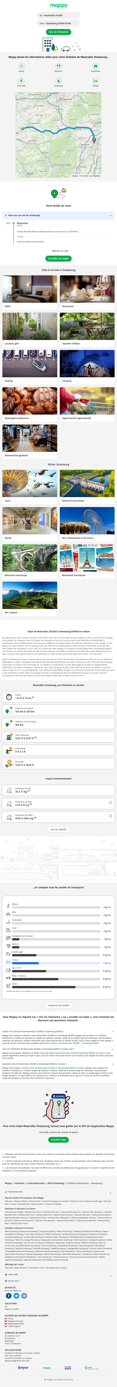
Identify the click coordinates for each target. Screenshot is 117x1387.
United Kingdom (14, 1326)
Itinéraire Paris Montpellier (58, 1218)
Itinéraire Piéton (20, 1201)
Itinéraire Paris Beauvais (45, 1221)
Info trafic (9, 1268)
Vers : (55, 23)
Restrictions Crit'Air (36, 1268)
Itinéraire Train (76, 1201)
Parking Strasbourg (77, 1237)
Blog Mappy (9, 1341)
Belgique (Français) (15, 1321)
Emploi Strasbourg (58, 1249)
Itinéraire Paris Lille (26, 1215)
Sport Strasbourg (86, 1246)
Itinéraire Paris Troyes (19, 1223)
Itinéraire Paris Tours (38, 1218)
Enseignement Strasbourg (78, 1249)
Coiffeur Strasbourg (52, 1234)
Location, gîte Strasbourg (33, 1237)
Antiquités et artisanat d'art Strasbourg (20, 1257)
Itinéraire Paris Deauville (71, 1212)
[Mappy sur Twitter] (16, 1296)
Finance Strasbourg (83, 1251)
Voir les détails (58, 829)
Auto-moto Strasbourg (34, 1234)
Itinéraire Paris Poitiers (66, 1221)
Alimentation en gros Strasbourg (55, 1260)
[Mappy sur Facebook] (9, 1296)
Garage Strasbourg (47, 1231)
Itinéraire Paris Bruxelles (24, 1221)
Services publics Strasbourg (101, 1249)
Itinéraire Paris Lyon (51, 1212)
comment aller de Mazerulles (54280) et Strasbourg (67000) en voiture (53, 1068)
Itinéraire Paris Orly (44, 1215)
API (6, 1307)
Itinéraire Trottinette (53, 1204)
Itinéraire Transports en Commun (56, 1201)
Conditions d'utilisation (14, 1353)
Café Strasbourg (80, 1240)
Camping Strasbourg (97, 1240)
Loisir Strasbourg (44, 1257)
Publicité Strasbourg (41, 1249)
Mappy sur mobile (12, 1309)
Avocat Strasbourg (49, 1246)
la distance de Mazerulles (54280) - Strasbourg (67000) (74, 1043)
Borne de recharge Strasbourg (27, 1240)
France (11, 1319)
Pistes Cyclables (21, 1268)
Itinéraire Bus (24, 1204)
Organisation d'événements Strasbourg (56, 1240)
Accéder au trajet (58, 258)
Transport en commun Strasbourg (95, 1254)
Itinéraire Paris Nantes (101, 1215)
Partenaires (16, 1344)
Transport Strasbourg (13, 1237)
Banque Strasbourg (34, 1254)
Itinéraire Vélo (35, 1201)
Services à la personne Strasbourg (83, 1257)
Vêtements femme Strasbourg (47, 1251)
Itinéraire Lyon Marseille (86, 1221)
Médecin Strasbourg (89, 1243)
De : (51, 15)
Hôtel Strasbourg (11, 1231)
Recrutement (10, 1338)
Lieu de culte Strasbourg (33, 1243)
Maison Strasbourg (64, 1231)
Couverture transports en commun (18, 1358)
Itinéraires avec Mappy (14, 1212)
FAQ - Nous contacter (13, 1356)
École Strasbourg (67, 1251)
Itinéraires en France (33, 1212)
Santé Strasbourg (73, 1243)
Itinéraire (8, 1201)
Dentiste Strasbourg (23, 1249)
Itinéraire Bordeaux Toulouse (16, 1218)
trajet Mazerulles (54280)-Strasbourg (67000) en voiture (80, 1053)
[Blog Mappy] (24, 1296)
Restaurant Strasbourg (29, 1231)
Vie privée (28, 1353)
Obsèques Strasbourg (97, 1234)
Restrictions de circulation (56, 1268)
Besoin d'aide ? (14, 1281)
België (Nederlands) (16, 1324)
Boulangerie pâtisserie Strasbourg (19, 1251)
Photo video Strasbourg (71, 1254)
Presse (7, 1344)
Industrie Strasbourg (52, 1254)
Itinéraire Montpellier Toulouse (83, 1218)
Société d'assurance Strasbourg (74, 1234)
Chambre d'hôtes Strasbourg (56, 1237)
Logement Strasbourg (32, 1260)
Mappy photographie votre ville (17, 1361)
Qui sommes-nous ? (12, 1336)
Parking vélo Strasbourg (54, 1243)
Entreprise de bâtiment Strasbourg (87, 1231)
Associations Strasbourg (67, 1246)
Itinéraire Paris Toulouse (63, 1215)
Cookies (37, 1353)
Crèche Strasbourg (60, 1257)
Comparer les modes (58, 1005)
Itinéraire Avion (37, 1204)
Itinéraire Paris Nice (82, 1215)
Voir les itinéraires (58, 32)
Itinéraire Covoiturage (93, 1201)
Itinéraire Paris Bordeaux (92, 1212)
